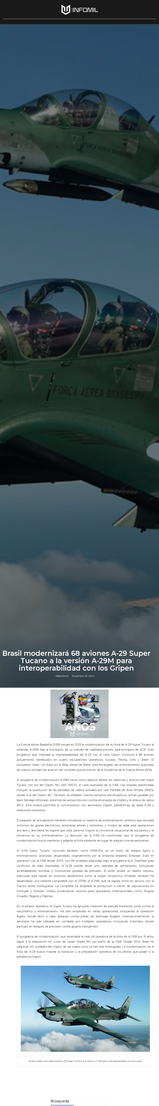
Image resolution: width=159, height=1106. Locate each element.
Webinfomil (61, 675)
